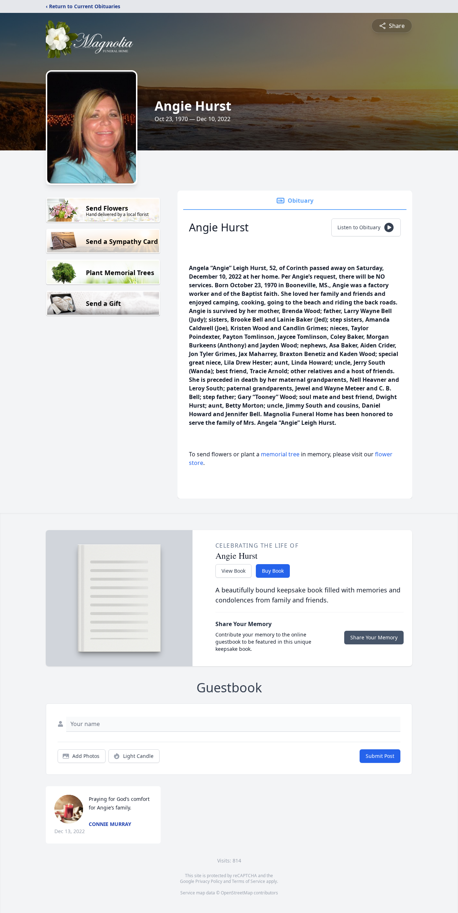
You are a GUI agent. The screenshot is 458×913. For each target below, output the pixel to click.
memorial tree (280, 454)
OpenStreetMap (237, 893)
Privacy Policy (208, 881)
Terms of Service (248, 881)
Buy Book (273, 570)
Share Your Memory (374, 637)
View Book (233, 570)
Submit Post (380, 756)
